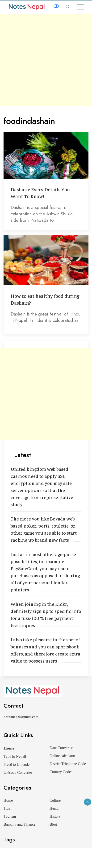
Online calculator (62, 756)
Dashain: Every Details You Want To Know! (40, 192)
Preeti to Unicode (16, 764)
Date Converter (61, 748)
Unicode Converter (18, 772)
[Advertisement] (46, 60)
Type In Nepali (15, 756)
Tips (7, 808)
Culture (55, 800)
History (55, 816)
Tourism (10, 816)
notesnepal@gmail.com (21, 716)
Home (9, 748)
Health (54, 808)
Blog (53, 824)
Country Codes (61, 772)
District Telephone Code (68, 764)
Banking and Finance (19, 824)
